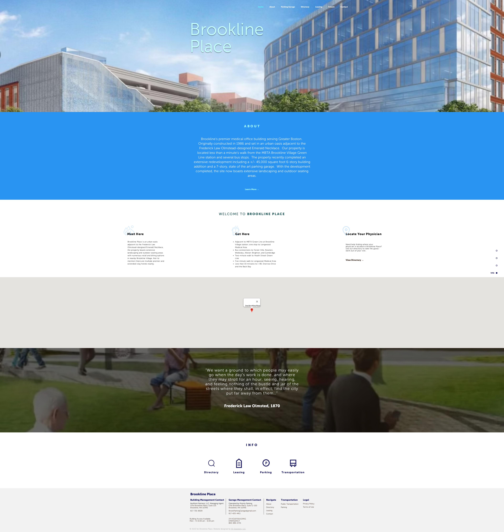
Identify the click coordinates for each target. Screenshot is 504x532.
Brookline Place (227, 38)
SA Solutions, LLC (238, 529)
